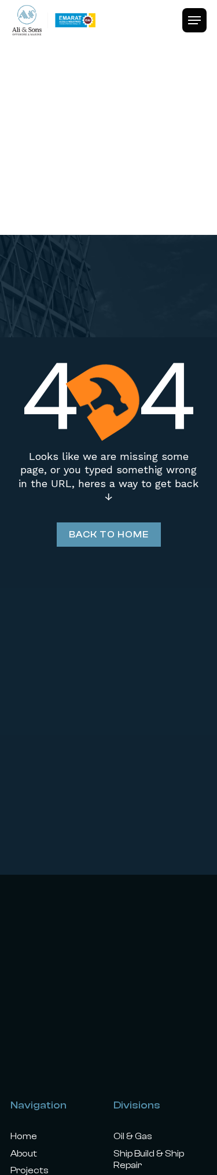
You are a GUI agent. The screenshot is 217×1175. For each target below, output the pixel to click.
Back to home (109, 534)
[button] (194, 20)
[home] (53, 20)
